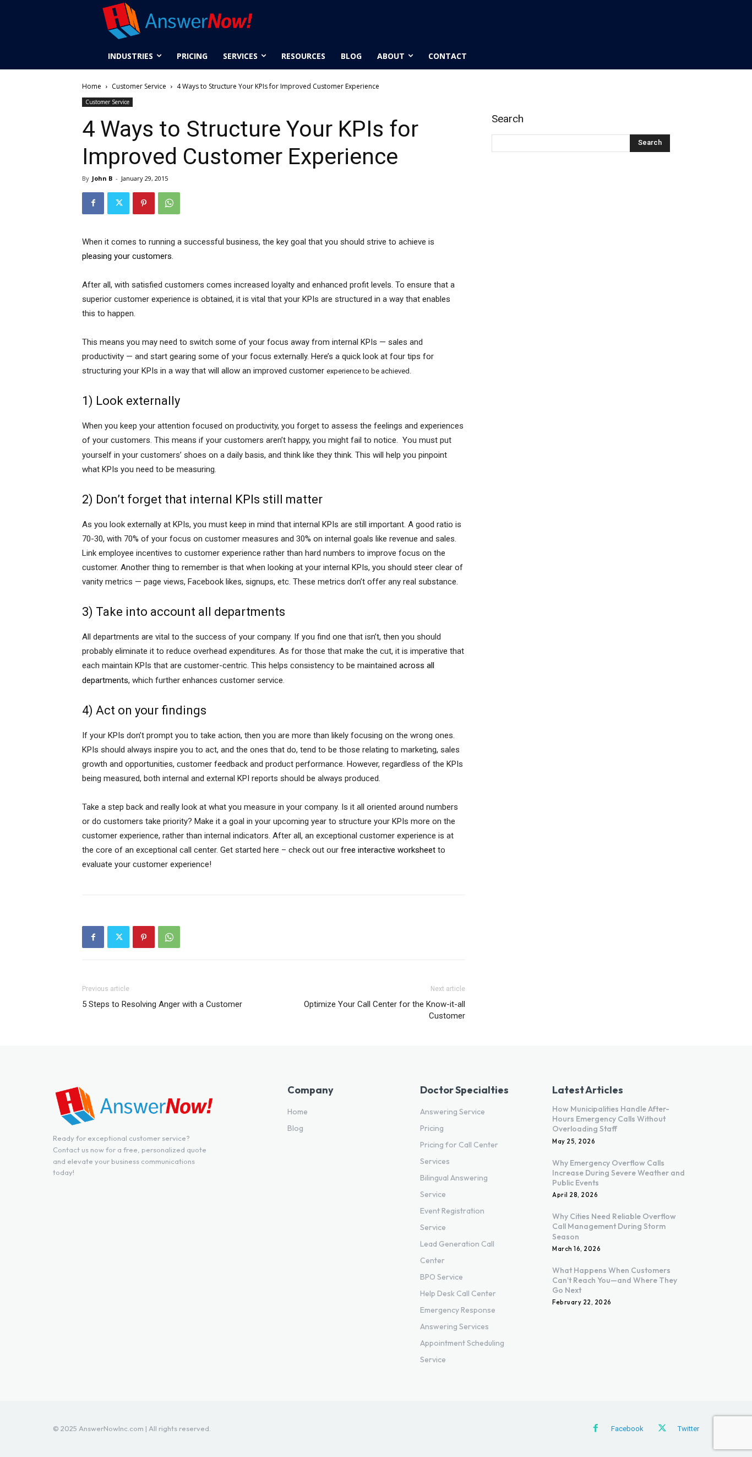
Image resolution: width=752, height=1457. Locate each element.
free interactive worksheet (388, 850)
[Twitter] (118, 203)
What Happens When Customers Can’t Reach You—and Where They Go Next (614, 1280)
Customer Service (139, 86)
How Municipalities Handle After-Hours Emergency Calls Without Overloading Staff (610, 1119)
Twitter (688, 1428)
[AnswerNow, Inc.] (177, 21)
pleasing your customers (127, 256)
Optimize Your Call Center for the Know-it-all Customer (384, 1010)
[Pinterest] (144, 203)
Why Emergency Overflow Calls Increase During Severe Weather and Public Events (618, 1173)
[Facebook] (93, 203)
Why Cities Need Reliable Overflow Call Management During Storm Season (614, 1226)
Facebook (627, 1428)
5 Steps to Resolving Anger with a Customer (162, 1004)
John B (102, 178)
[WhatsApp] (169, 203)
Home (91, 86)
